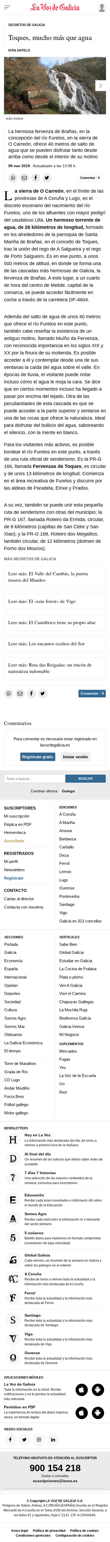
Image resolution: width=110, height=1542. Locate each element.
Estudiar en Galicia (75, 960)
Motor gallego (16, 1112)
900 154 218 (55, 1468)
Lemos (65, 871)
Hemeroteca (15, 832)
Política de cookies (84, 1530)
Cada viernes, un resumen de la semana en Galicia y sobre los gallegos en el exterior (63, 1260)
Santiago (66, 904)
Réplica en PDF (18, 824)
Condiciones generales (33, 1535)
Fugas (64, 1059)
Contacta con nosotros (24, 906)
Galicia (10, 952)
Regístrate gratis (37, 756)
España (11, 968)
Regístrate (13, 878)
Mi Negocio (69, 1034)
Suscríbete (14, 840)
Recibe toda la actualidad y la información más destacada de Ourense (58, 1358)
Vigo (63, 912)
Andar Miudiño (16, 1088)
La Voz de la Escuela (77, 1075)
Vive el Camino (72, 993)
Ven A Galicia (70, 985)
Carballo (66, 847)
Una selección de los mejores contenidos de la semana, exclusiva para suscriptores (58, 1178)
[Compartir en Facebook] (35, 178)
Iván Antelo (19, 50)
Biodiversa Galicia (75, 1018)
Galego (68, 791)
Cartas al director (19, 898)
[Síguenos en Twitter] (24, 1440)
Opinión (11, 985)
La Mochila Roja (73, 1010)
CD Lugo (12, 1080)
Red (62, 1092)
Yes (62, 1067)
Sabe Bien (68, 944)
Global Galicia (71, 952)
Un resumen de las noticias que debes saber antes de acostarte (64, 1159)
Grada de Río (16, 1071)
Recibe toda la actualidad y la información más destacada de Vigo (58, 1339)
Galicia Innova (71, 1026)
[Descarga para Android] (98, 1390)
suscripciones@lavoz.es (55, 1481)
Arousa (65, 830)
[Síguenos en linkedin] (53, 1440)
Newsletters (14, 869)
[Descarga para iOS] (82, 1390)
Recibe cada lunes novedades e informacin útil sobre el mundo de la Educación (63, 1200)
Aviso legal (19, 1530)
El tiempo (12, 1051)
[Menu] (7, 7)
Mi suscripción (16, 816)
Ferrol (64, 863)
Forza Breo (14, 1096)
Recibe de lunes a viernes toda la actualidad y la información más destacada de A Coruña (60, 1279)
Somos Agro (15, 1018)
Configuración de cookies (75, 1535)
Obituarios (13, 1034)
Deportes (12, 993)
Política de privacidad (49, 1530)
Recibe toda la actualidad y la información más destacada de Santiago (58, 1320)
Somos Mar (14, 1026)
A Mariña (67, 822)
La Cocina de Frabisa (77, 968)
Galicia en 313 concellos (80, 920)
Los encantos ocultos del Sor (57, 643)
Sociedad (12, 1001)
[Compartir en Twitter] (47, 178)
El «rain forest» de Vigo (52, 601)
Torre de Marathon (20, 1063)
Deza (64, 855)
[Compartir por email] (24, 178)
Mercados (68, 1051)
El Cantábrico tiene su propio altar (62, 622)
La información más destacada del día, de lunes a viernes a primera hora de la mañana (61, 1140)
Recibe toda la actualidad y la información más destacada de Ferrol (58, 1298)
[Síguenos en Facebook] (10, 1440)
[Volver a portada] (55, 7)
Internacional (15, 977)
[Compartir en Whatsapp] (13, 178)
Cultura (10, 1010)
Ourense (66, 888)
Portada (11, 944)
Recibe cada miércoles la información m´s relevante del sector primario (62, 1219)
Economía (13, 960)
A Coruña (67, 814)
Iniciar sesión (75, 756)
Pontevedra (69, 896)
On (62, 1084)
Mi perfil (11, 861)
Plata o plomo (71, 977)
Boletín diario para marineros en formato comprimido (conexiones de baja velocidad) (63, 1237)
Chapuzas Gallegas (76, 1001)
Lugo (63, 879)
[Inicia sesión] (100, 7)
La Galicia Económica (23, 1042)
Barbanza (67, 838)
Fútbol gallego (16, 1104)
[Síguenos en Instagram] (39, 1440)
